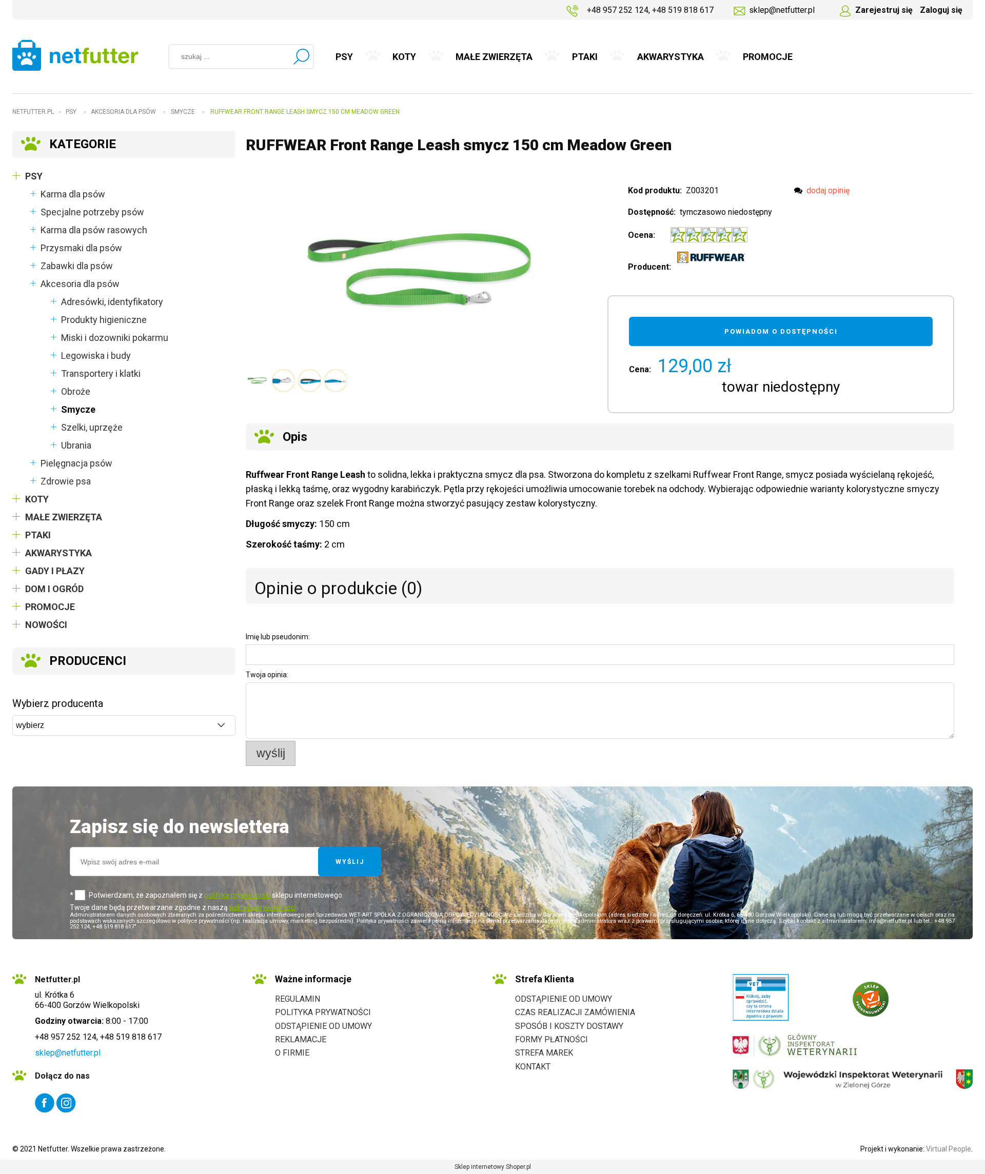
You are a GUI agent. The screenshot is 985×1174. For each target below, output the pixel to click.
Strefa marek (544, 1053)
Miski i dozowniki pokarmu (114, 337)
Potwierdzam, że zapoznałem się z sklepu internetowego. (216, 895)
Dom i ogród (54, 588)
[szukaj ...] (301, 56)
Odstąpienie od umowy (323, 1026)
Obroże (75, 391)
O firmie (292, 1053)
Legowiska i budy (96, 355)
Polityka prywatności (323, 1012)
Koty (37, 499)
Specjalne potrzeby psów (92, 212)
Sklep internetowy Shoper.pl (493, 1166)
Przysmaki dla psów (81, 247)
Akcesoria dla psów (80, 283)
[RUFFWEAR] (711, 257)
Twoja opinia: (267, 675)
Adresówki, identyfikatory (112, 301)
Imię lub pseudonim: (278, 637)
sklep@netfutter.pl (782, 10)
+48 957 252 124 (617, 10)
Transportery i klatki (101, 373)
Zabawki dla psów (77, 265)
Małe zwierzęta (63, 517)
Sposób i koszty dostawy (569, 1026)
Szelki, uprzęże (92, 427)
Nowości (46, 624)
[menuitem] (344, 57)
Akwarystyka (58, 553)
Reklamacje (300, 1039)
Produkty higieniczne (104, 319)
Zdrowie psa (66, 481)
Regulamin (297, 999)
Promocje (50, 606)
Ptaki (38, 535)
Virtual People (948, 1149)
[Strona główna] (75, 55)
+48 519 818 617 (683, 10)
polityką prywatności (237, 895)
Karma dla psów (73, 194)
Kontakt (532, 1066)
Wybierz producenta (57, 703)
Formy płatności (551, 1039)
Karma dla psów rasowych (94, 230)
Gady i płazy (55, 570)
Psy (34, 176)
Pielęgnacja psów (76, 463)
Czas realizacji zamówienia (575, 1012)
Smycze (78, 409)
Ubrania (76, 445)
